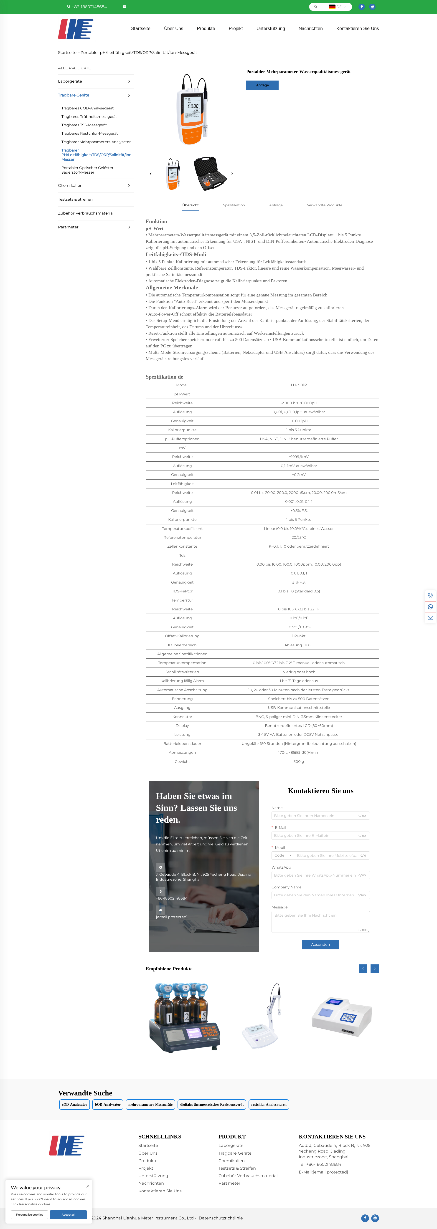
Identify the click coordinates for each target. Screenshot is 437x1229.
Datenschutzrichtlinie (221, 1218)
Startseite (140, 28)
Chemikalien (70, 185)
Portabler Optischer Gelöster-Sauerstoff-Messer (88, 170)
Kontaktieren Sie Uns (357, 28)
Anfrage (262, 85)
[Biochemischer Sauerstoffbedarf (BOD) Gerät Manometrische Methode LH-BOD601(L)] (183, 1017)
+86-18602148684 (89, 6)
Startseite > (69, 52)
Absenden (320, 944)
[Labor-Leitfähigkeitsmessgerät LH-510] (262, 1017)
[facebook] (361, 7)
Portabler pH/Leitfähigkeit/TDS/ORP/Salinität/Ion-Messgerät (139, 52)
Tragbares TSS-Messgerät (84, 125)
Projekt (236, 28)
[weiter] (232, 174)
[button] (363, 968)
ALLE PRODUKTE (74, 68)
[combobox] (283, 855)
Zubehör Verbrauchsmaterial (86, 213)
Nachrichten (311, 28)
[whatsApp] (430, 606)
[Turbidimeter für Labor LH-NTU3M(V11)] (342, 1017)
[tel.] (430, 595)
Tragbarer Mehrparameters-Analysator (96, 142)
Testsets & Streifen (75, 199)
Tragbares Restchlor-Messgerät (89, 133)
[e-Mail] (430, 617)
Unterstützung (271, 28)
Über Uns (173, 28)
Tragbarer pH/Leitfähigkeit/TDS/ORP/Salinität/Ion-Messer (97, 155)
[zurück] (151, 174)
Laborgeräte (70, 81)
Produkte (206, 28)
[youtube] (372, 7)
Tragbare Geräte (73, 95)
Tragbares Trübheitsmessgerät (89, 116)
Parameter (68, 227)
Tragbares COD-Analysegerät (87, 108)
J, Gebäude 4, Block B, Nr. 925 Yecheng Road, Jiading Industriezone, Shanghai (203, 874)
